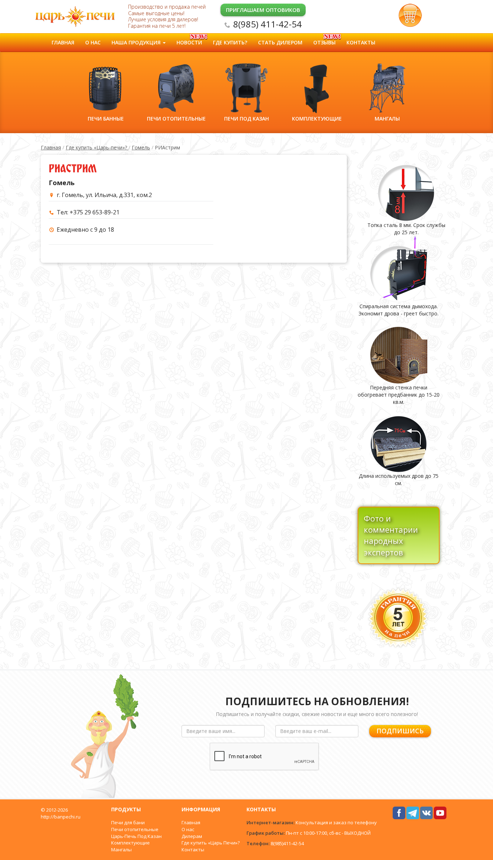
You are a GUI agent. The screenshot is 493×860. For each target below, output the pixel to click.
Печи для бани (128, 822)
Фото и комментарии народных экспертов (391, 535)
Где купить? (230, 42)
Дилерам (192, 836)
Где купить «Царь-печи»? (97, 147)
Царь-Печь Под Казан (136, 836)
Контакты (360, 42)
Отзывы (324, 42)
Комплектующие (130, 842)
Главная (63, 42)
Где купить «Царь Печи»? (211, 842)
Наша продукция (137, 42)
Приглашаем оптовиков (263, 9)
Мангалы (121, 849)
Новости (189, 42)
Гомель (141, 147)
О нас (93, 42)
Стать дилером (280, 42)
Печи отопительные (134, 829)
